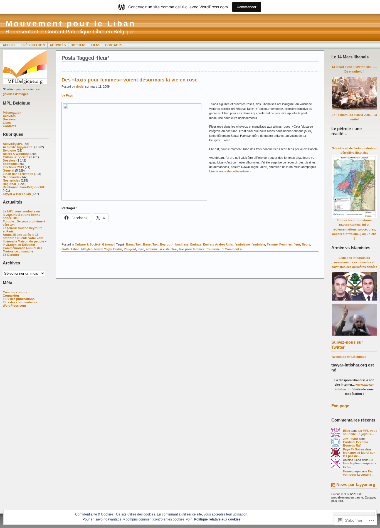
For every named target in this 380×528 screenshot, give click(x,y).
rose (141, 249)
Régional (9, 183)
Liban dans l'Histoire (18, 173)
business (182, 244)
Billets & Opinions (16, 153)
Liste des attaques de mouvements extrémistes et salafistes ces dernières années (354, 262)
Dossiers (78, 45)
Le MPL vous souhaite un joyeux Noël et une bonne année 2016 (21, 215)
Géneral (8, 170)
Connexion (11, 295)
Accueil (10, 45)
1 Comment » (232, 249)
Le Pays (67, 95)
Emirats (195, 244)
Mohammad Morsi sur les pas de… (359, 454)
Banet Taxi (150, 244)
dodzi (80, 86)
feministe (258, 244)
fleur (296, 244)
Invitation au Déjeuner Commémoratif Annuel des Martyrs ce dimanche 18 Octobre (22, 249)
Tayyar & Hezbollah (17, 193)
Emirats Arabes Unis (218, 244)
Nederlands (11, 177)
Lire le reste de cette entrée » (230, 171)
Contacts (113, 45)
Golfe (65, 249)
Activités (58, 45)
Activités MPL (13, 143)
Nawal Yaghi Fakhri (108, 249)
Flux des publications (18, 299)
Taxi (174, 249)
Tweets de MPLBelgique (348, 356)
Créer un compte (15, 292)
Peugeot (130, 249)
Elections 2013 (13, 167)
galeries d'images (15, 94)
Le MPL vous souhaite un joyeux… (360, 432)
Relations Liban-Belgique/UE (24, 187)
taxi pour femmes (191, 249)
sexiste (164, 249)
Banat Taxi (133, 244)
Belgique (9, 150)
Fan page (340, 405)
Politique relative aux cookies (217, 519)
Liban (75, 249)
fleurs (306, 244)
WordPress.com (14, 305)
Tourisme (213, 249)
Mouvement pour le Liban (71, 23)
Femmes (285, 244)
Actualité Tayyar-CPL (18, 147)
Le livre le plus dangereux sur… (359, 463)
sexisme (152, 249)
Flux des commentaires (20, 302)
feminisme (242, 244)
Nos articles (11, 180)
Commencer (246, 7)
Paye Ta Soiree (353, 449)
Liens (95, 45)
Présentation (33, 45)
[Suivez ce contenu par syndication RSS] (333, 485)
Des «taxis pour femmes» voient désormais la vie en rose (129, 80)
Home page (351, 471)
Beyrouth (167, 244)
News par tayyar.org (355, 484)
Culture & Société (15, 157)
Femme (272, 244)
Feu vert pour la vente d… (358, 473)
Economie (10, 163)
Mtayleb (87, 249)
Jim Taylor (350, 438)
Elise (346, 430)
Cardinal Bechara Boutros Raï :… (355, 443)
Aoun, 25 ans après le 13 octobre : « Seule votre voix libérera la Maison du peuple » (24, 238)
